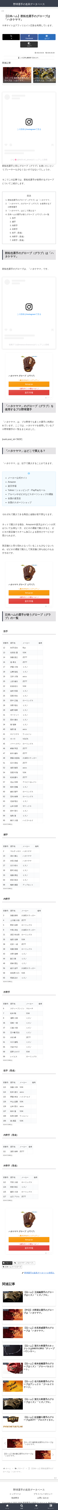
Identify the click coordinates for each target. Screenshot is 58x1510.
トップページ (15, 1494)
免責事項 (15, 1498)
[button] (29, 44)
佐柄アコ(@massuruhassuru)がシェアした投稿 (29, 344)
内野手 (15, 225)
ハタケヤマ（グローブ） (25, 1263)
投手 (14, 218)
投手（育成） (17, 233)
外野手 (15, 229)
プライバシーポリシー (43, 1494)
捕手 (14, 222)
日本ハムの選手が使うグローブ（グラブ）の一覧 (28, 214)
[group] (17, 75)
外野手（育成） (18, 240)
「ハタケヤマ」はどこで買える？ (22, 211)
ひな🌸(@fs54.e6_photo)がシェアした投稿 (29, 160)
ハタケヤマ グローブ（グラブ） (22, 376)
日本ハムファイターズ (13, 1267)
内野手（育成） (18, 236)
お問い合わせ (43, 1498)
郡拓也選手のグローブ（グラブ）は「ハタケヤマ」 (29, 200)
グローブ (8, 1263)
